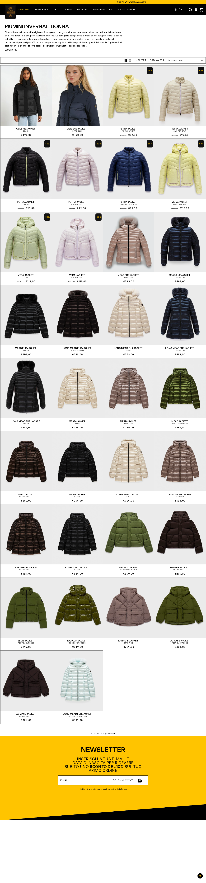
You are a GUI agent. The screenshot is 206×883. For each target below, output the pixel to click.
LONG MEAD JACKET (128, 494)
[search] (190, 10)
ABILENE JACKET (25, 129)
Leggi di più (11, 50)
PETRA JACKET (128, 129)
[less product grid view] (130, 60)
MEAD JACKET (77, 421)
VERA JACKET (179, 202)
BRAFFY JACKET (128, 568)
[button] (42, 9)
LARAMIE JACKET (128, 641)
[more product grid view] (126, 60)
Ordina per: (157, 60)
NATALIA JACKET (77, 641)
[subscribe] (139, 780)
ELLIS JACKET (26, 641)
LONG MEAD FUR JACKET (77, 348)
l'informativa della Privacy (116, 789)
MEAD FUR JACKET (128, 275)
